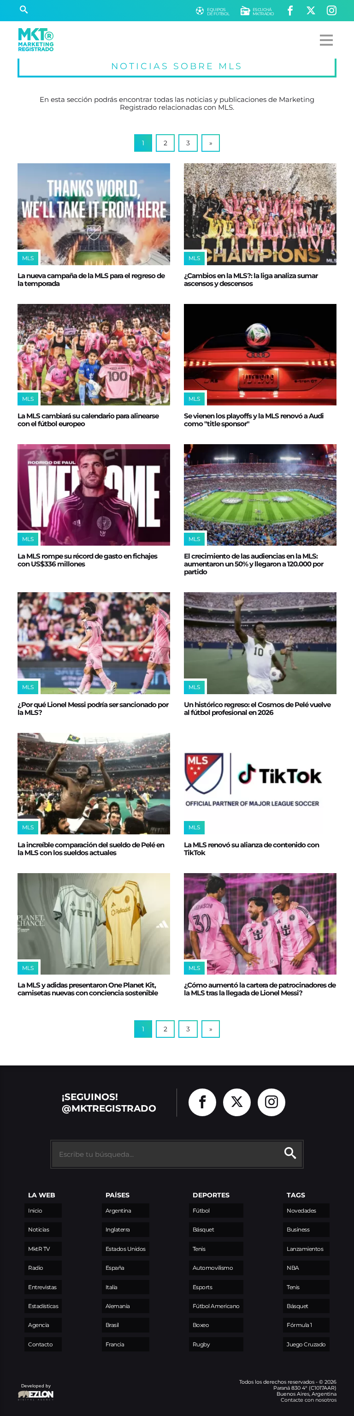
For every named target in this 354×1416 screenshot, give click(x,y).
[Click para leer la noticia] (94, 214)
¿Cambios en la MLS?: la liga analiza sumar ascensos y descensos (251, 279)
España (115, 1267)
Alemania (118, 1306)
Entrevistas (42, 1287)
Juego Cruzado (306, 1344)
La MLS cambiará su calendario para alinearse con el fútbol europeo (88, 419)
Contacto (40, 1344)
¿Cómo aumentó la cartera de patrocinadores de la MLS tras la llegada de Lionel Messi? (260, 989)
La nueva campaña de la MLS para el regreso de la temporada (91, 279)
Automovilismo (213, 1267)
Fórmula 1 (299, 1324)
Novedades (301, 1210)
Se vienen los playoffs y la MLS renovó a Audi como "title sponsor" (254, 419)
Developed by (34, 1390)
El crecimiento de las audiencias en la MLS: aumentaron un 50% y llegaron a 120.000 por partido (253, 564)
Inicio (35, 1210)
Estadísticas (43, 1306)
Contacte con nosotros (308, 1400)
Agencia (38, 1324)
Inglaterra (118, 1229)
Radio (35, 1267)
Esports (202, 1287)
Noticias (38, 1229)
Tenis (199, 1248)
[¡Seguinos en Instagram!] (331, 11)
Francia (115, 1344)
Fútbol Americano (216, 1306)
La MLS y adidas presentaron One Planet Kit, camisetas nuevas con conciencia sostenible (88, 989)
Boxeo (201, 1324)
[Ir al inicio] (36, 39)
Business (298, 1229)
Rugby (201, 1344)
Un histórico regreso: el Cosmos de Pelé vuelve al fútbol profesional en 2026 (257, 708)
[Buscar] (24, 10)
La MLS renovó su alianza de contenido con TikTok (251, 848)
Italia (112, 1287)
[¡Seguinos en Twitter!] (311, 11)
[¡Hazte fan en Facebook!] (290, 11)
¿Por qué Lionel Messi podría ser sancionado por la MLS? (93, 708)
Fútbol (201, 1210)
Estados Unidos (126, 1248)
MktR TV (39, 1248)
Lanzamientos (305, 1248)
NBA (293, 1267)
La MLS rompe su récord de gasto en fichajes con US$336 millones (87, 560)
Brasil (112, 1324)
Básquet (203, 1229)
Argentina (118, 1210)
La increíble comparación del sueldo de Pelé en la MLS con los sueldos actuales (91, 848)
